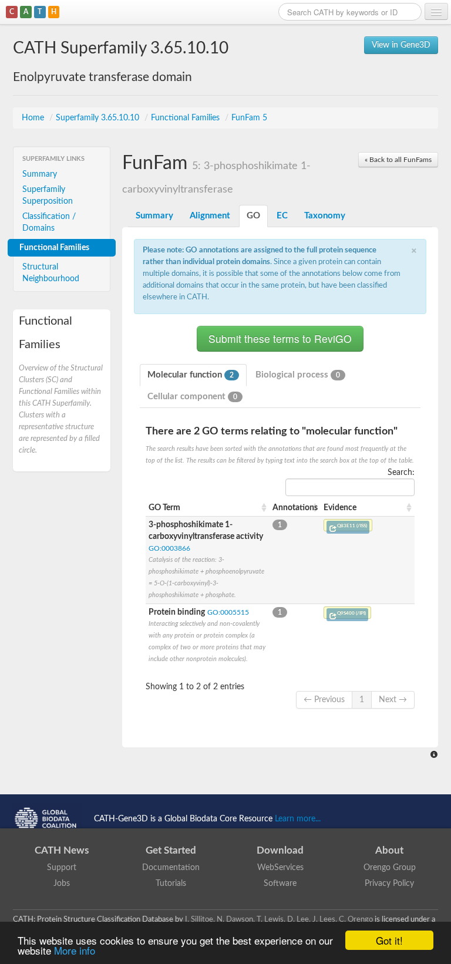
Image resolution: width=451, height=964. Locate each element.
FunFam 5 (249, 118)
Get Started (171, 850)
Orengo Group (390, 868)
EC (282, 215)
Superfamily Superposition (47, 195)
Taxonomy (324, 215)
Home (34, 118)
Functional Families (186, 118)
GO (253, 215)
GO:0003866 (169, 548)
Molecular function (190, 374)
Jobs (61, 883)
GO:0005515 (228, 612)
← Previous (324, 700)
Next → (393, 700)
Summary (39, 174)
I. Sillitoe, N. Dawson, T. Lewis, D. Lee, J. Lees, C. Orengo (279, 919)
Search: (401, 472)
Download (280, 850)
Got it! (389, 940)
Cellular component (192, 396)
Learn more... (298, 818)
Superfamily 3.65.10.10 (99, 118)
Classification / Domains (49, 222)
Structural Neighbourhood (50, 273)
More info (74, 950)
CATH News (62, 850)
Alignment (210, 215)
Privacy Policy (389, 883)
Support (61, 868)
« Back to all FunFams (398, 159)
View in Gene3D (401, 45)
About (389, 850)
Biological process (297, 374)
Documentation (171, 868)
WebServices (280, 868)
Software (280, 883)
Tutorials (171, 883)
